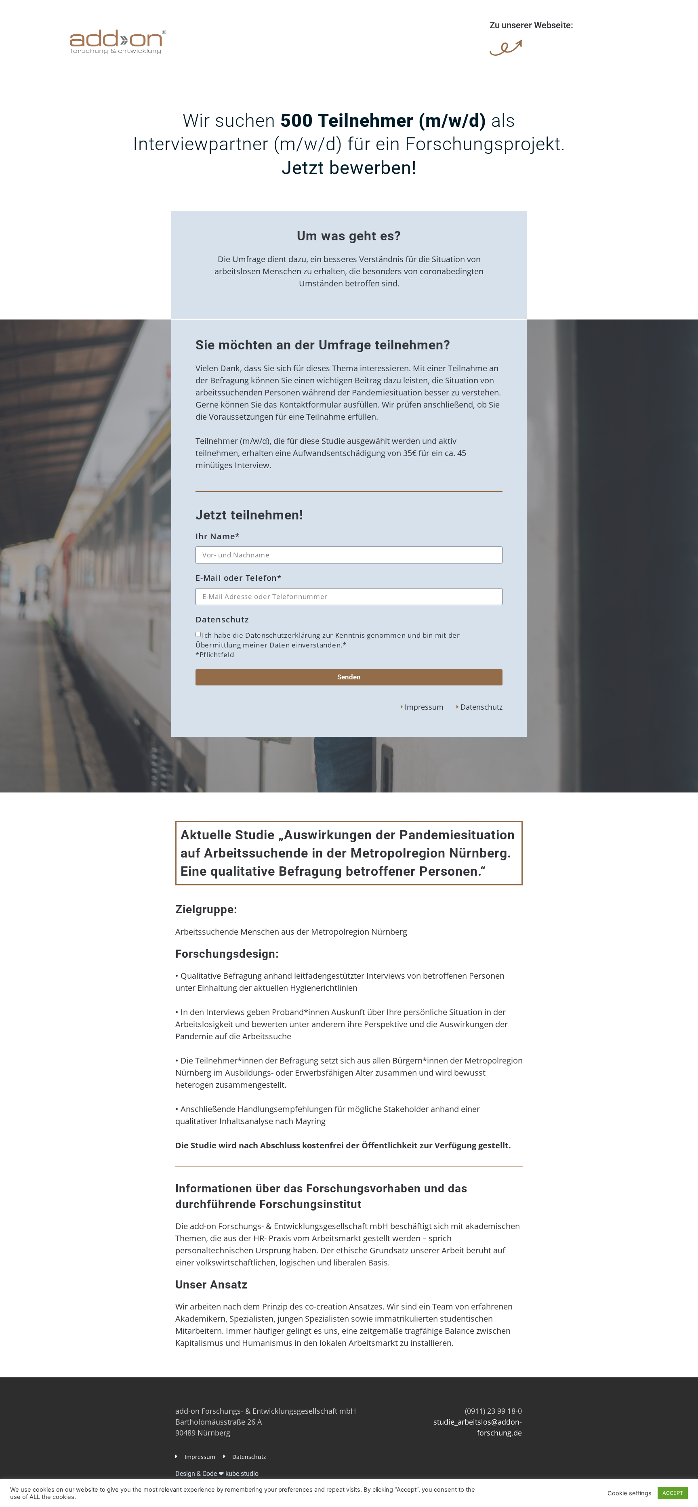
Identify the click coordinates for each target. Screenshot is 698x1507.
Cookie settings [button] (630, 1493)
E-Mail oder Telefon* (239, 578)
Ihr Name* (218, 537)
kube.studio (242, 1474)
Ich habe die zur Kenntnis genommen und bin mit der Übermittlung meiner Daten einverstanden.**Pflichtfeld (328, 645)
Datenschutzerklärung (283, 635)
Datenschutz (222, 620)
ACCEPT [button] (672, 1493)
